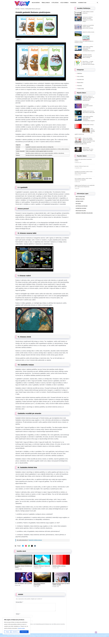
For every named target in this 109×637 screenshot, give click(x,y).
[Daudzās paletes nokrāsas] (61, 564)
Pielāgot (7, 631)
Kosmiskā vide (82, 2)
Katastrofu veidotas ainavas (35, 540)
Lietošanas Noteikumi (81, 206)
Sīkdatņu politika (21, 628)
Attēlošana (55, 2)
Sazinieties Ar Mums (81, 208)
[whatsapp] (29, 546)
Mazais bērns (36, 2)
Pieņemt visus (24, 631)
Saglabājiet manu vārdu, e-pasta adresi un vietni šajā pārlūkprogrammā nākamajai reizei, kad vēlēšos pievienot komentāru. (41, 624)
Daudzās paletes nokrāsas (59, 566)
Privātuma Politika (81, 210)
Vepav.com (9, 634)
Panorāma (73, 2)
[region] (16, 626)
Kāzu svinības (64, 2)
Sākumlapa (17, 8)
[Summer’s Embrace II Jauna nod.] (42, 564)
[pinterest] (26, 546)
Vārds (18, 614)
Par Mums (78, 203)
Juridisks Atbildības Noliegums (84, 213)
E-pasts (18, 619)
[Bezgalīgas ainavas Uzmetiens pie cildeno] (23, 564)
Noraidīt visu (15, 631)
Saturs (18, 39)
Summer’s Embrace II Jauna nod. (42, 566)
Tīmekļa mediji (46, 2)
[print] (35, 546)
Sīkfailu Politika (80, 199)
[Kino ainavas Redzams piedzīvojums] (42, 581)
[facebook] (23, 546)
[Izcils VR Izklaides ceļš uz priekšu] (23, 581)
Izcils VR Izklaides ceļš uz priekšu (23, 583)
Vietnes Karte (79, 201)
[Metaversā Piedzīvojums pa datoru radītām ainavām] (61, 581)
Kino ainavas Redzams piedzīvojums (39, 584)
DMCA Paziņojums (80, 196)
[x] (32, 546)
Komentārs (19, 602)
